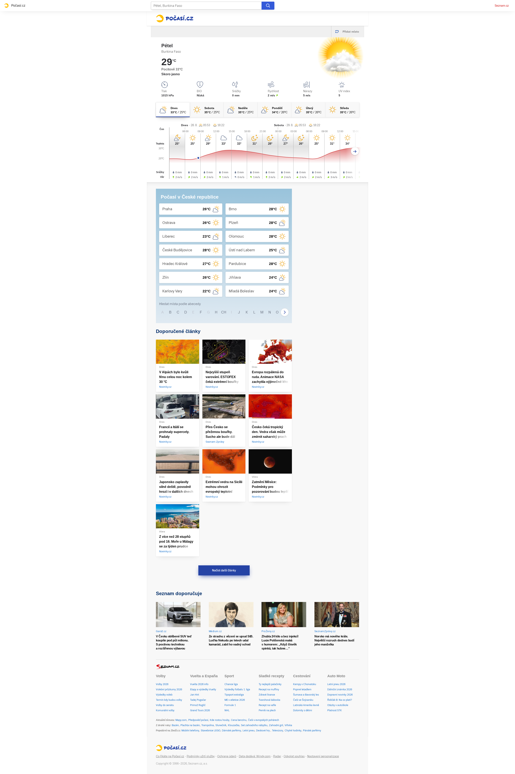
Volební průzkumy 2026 (169, 689)
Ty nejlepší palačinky (270, 684)
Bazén (175, 725)
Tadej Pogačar (198, 700)
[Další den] (355, 151)
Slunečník (220, 725)
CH (223, 312)
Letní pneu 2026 (336, 684)
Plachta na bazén (190, 725)
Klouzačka (233, 725)
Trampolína (207, 725)
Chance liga (231, 684)
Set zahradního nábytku (254, 725)
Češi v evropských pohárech (263, 720)
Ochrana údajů (226, 756)
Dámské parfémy (231, 730)
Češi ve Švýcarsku (303, 700)
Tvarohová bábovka (269, 700)
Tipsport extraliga (234, 694)
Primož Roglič (197, 705)
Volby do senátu (165, 705)
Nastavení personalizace (323, 756)
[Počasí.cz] (174, 18)
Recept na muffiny (269, 689)
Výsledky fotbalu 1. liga (237, 689)
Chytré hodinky (293, 730)
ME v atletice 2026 (235, 700)
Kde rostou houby (219, 720)
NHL (227, 710)
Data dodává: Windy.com (255, 756)
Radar (277, 756)
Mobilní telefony (190, 730)
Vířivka (288, 725)
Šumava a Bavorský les (306, 694)
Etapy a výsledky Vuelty (203, 689)
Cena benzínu (238, 720)
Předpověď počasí (198, 720)
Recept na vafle (267, 705)
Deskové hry (263, 730)
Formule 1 (230, 705)
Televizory (277, 730)
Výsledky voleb (164, 694)
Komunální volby (165, 710)
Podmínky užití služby (201, 756)
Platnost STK (334, 710)
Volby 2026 (162, 684)
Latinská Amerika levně (306, 705)
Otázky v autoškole (337, 705)
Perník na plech (267, 710)
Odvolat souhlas (294, 756)
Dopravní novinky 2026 (340, 694)
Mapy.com (181, 720)
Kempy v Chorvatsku (304, 684)
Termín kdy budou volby (169, 700)
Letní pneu (248, 730)
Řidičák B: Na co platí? (339, 700)
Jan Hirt (194, 694)
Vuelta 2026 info (199, 684)
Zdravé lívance (267, 694)
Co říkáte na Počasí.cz (170, 756)
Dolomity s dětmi (302, 710)
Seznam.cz (502, 5)
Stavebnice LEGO (210, 730)
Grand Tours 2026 (200, 710)
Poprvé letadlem (302, 689)
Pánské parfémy (312, 730)
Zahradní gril (276, 725)
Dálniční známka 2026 (339, 689)
